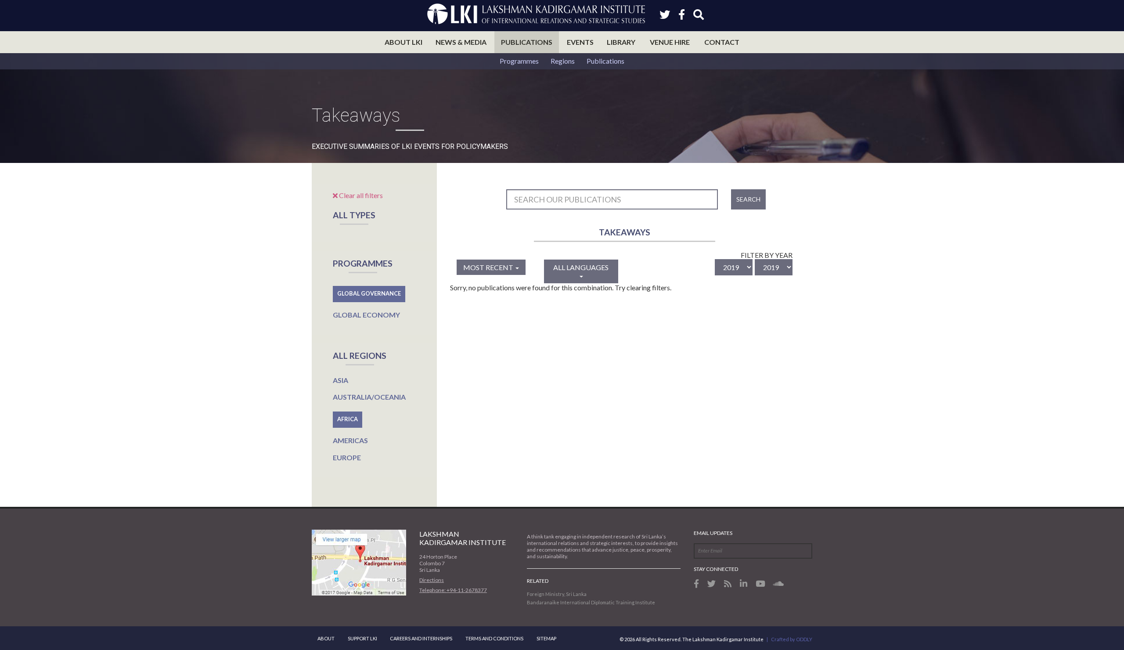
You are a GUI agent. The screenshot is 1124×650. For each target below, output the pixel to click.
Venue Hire (670, 42)
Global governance (369, 293)
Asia (340, 380)
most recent (489, 267)
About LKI (403, 42)
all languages (581, 267)
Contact (721, 42)
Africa (347, 418)
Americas (350, 440)
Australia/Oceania (369, 397)
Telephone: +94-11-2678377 (453, 590)
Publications (526, 42)
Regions (563, 61)
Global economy (366, 315)
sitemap (546, 638)
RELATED (537, 581)
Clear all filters (360, 195)
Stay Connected (716, 569)
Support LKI (362, 638)
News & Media (461, 42)
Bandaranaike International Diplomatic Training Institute (591, 602)
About (326, 638)
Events (580, 42)
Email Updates (713, 533)
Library (621, 42)
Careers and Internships (421, 638)
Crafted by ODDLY (791, 639)
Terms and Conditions (494, 638)
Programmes (519, 61)
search (748, 199)
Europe (347, 457)
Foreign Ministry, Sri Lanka (557, 594)
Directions (431, 580)
